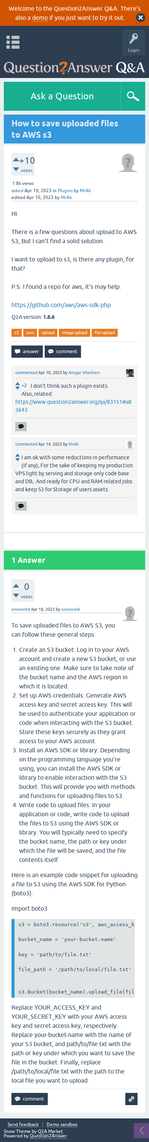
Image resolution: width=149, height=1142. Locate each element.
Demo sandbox (62, 1124)
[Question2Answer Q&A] (74, 65)
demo (40, 17)
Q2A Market (50, 1131)
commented (26, 372)
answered (20, 609)
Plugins (65, 190)
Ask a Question (62, 96)
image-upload (74, 332)
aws (30, 332)
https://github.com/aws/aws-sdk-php (61, 304)
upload (48, 332)
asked (17, 190)
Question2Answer (48, 1136)
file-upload (105, 332)
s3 (17, 332)
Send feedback (23, 1124)
